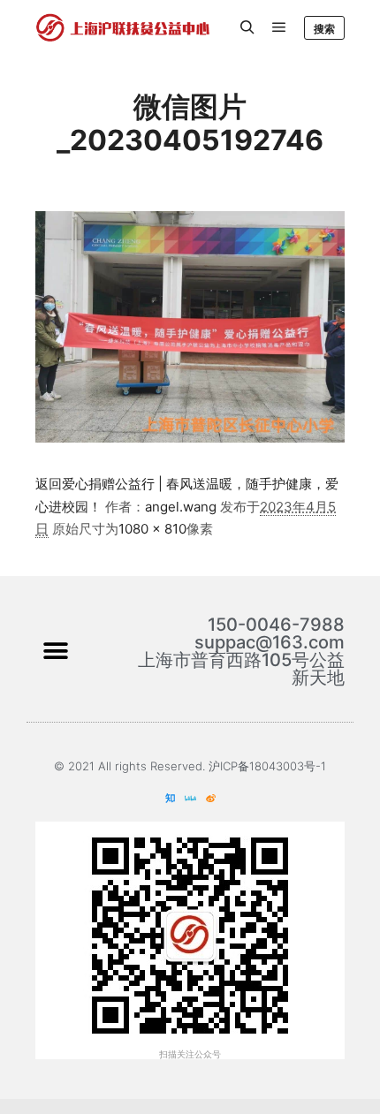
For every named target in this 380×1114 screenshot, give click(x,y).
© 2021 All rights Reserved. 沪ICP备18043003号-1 (190, 766)
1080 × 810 (152, 528)
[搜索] (247, 27)
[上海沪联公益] (123, 28)
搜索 (324, 28)
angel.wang (181, 506)
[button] (55, 651)
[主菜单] (279, 27)
